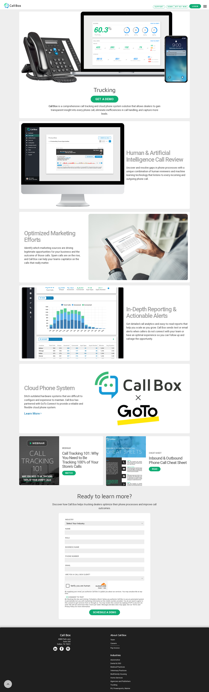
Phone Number (72, 556)
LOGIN (195, 6)
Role (67, 538)
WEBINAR (66, 448)
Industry (69, 519)
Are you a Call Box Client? (77, 574)
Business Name (72, 547)
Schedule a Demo (104, 612)
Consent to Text (76, 597)
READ (154, 469)
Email (68, 565)
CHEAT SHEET (155, 453)
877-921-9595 (181, 7)
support (159, 7)
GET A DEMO (104, 99)
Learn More (32, 413)
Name (67, 529)
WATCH (69, 473)
